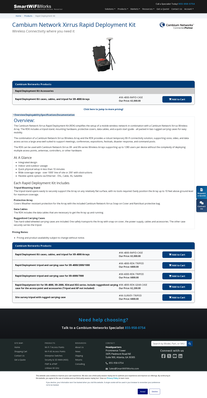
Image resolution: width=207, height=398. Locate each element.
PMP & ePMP (51, 364)
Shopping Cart (20, 351)
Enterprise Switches (54, 355)
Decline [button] (155, 391)
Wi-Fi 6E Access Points (55, 351)
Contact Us (176, 8)
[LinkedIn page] (180, 356)
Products (122, 8)
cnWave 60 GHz (52, 368)
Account (188, 8)
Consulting (80, 364)
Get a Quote (20, 359)
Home (18, 16)
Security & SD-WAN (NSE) (56, 359)
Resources (147, 8)
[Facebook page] (163, 356)
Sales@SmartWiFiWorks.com (124, 368)
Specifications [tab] (49, 114)
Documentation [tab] (66, 114)
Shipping (79, 355)
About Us (79, 347)
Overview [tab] (19, 114)
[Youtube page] (175, 356)
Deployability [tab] (33, 114)
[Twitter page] (169, 356)
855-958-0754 (187, 4)
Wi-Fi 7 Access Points (54, 347)
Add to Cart (178, 99)
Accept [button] (142, 391)
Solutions (109, 8)
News (77, 351)
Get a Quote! (163, 8)
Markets (134, 8)
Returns (78, 359)
